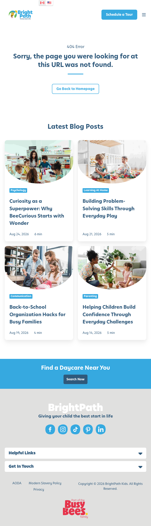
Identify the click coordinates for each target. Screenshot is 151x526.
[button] (143, 14)
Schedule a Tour (119, 14)
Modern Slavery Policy (45, 483)
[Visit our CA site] (42, 3)
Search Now (75, 379)
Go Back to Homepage (75, 88)
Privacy (38, 489)
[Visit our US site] (49, 3)
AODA (16, 483)
